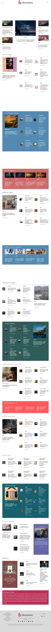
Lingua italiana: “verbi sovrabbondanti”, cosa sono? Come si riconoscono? (44, 392)
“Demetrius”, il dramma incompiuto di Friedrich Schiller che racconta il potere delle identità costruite (9, 579)
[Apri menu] (48, 2)
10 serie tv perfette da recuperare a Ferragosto (24, 527)
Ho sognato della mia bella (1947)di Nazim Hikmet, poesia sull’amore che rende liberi (9, 184)
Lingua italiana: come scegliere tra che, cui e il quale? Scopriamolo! (30, 407)
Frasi (3, 44)
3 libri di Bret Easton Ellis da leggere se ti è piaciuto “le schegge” (29, 85)
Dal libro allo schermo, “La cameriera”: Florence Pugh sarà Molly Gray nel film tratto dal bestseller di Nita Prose (7, 32)
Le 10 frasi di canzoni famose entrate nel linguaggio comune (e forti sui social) (44, 381)
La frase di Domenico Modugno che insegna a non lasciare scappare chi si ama (29, 423)
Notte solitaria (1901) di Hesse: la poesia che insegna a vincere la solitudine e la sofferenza (20, 183)
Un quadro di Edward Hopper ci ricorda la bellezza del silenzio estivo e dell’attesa (9, 260)
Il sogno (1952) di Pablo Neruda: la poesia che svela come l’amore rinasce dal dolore (41, 183)
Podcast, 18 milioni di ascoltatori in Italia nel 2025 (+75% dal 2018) (11, 505)
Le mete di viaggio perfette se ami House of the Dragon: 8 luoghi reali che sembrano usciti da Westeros (13, 353)
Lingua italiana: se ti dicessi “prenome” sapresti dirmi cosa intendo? (19, 408)
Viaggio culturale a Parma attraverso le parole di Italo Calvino (27, 300)
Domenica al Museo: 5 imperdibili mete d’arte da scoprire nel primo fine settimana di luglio (44, 221)
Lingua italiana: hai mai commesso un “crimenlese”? (9, 407)
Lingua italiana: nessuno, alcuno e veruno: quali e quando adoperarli (41, 407)
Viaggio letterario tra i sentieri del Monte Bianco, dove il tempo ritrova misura (13, 329)
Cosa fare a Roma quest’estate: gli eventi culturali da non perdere (30, 573)
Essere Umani (7, 129)
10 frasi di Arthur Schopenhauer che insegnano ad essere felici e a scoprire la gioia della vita (43, 423)
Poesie (25, 37)
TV (9, 532)
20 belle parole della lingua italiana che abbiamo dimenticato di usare (29, 381)
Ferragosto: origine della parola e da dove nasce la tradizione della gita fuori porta (12, 463)
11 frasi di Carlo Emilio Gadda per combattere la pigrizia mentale (7, 438)
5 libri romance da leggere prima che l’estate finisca (28, 72)
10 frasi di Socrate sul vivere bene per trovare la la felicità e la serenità (7, 47)
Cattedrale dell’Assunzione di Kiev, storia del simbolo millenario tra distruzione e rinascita (12, 301)
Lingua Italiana (5, 383)
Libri (3, 73)
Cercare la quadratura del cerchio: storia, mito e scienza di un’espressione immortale (43, 463)
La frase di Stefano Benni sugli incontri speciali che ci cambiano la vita (43, 435)
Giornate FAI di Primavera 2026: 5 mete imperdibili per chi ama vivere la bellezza (11, 313)
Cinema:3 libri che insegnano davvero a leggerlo (31, 583)
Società (39, 27)
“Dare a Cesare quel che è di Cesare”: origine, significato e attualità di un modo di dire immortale (28, 463)
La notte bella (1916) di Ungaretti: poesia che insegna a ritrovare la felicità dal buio (25, 40)
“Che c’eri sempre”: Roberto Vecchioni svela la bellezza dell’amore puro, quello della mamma (29, 131)
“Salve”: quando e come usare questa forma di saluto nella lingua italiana (28, 371)
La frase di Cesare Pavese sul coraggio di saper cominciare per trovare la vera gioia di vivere (29, 435)
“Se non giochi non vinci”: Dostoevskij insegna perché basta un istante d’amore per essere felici (42, 132)
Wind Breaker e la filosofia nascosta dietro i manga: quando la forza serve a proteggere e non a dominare (44, 74)
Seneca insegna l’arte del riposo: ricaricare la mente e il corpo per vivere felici (28, 144)
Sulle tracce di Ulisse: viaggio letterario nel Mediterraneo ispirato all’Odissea (39, 343)
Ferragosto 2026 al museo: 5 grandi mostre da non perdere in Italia (8, 214)
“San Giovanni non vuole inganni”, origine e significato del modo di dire (28, 475)
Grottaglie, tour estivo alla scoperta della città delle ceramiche (12, 288)
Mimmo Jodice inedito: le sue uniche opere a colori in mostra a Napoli (29, 199)
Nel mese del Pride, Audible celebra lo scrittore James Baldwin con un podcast (28, 511)
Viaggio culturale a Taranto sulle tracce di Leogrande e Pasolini (43, 31)
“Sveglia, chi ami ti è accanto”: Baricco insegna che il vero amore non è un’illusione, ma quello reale (42, 120)
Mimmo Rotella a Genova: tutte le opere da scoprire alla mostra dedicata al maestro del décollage (44, 199)
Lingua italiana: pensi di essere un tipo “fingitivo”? (9, 386)
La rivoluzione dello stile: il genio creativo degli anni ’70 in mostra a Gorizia (43, 45)
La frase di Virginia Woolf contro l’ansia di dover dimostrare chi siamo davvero (29, 446)
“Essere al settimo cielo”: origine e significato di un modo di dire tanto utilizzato (12, 475)
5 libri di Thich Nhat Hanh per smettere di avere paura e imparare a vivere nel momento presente (44, 61)
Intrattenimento (5, 27)
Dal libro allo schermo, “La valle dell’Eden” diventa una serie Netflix (6, 536)
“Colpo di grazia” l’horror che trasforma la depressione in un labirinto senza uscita (8, 76)
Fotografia (27, 195)
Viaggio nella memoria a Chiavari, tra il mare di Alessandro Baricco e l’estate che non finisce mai (26, 353)
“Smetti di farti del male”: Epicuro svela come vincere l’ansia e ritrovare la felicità (42, 144)
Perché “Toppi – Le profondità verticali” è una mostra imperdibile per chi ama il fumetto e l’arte (29, 221)
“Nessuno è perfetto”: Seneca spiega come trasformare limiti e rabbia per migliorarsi (11, 132)
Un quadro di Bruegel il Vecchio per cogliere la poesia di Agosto (30, 259)
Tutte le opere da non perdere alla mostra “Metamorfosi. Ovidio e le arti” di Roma (29, 211)
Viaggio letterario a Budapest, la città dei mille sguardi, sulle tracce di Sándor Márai (13, 341)
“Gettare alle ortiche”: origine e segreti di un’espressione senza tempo (43, 475)
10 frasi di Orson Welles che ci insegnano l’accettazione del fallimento (31, 564)
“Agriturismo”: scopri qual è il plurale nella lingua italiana (44, 370)
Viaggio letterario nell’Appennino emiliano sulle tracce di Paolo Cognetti (26, 341)
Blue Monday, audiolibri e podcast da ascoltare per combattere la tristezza (42, 491)
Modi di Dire (10, 459)
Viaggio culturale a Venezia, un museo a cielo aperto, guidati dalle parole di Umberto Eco (26, 289)
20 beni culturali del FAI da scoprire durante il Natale (40, 304)
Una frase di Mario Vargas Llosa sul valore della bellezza (44, 445)
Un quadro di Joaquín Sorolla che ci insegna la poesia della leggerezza (19, 259)
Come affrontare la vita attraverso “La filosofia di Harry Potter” (42, 510)
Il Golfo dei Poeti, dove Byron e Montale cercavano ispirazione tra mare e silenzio (27, 312)
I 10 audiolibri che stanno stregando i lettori (28, 490)
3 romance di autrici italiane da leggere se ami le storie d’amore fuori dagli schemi (29, 61)
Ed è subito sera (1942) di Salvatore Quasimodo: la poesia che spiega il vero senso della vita (30, 183)
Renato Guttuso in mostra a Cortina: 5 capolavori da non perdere (43, 211)
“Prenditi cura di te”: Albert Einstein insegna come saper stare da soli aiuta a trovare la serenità (29, 119)
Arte (39, 42)
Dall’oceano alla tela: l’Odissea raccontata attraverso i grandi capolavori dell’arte (40, 260)
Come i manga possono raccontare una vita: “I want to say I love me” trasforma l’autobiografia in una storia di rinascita (44, 87)
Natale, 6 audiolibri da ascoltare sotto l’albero (28, 501)
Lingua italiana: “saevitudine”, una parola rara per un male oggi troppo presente (28, 392)
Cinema (10, 27)
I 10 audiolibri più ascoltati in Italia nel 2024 (42, 501)
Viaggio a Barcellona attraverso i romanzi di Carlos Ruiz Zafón (26, 329)
